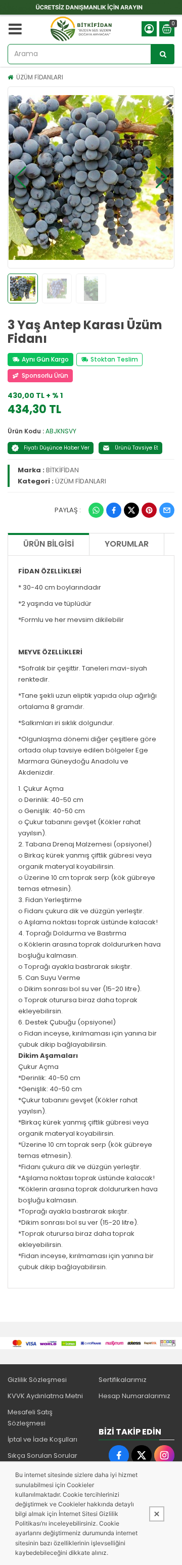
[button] (20, 177)
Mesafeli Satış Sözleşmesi (30, 1417)
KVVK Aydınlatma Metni (45, 1396)
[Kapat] (156, 1514)
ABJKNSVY (61, 431)
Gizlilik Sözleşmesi (37, 1379)
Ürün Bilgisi (48, 544)
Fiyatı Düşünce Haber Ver (56, 448)
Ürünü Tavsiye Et (136, 448)
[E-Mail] (166, 510)
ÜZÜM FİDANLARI (39, 77)
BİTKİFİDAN (62, 470)
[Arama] (162, 54)
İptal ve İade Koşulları (42, 1439)
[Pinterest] (149, 510)
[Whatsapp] (96, 510)
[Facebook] (113, 510)
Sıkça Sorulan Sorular (42, 1455)
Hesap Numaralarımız (134, 1396)
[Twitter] (131, 510)
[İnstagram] (164, 1455)
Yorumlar (127, 544)
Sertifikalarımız (123, 1379)
